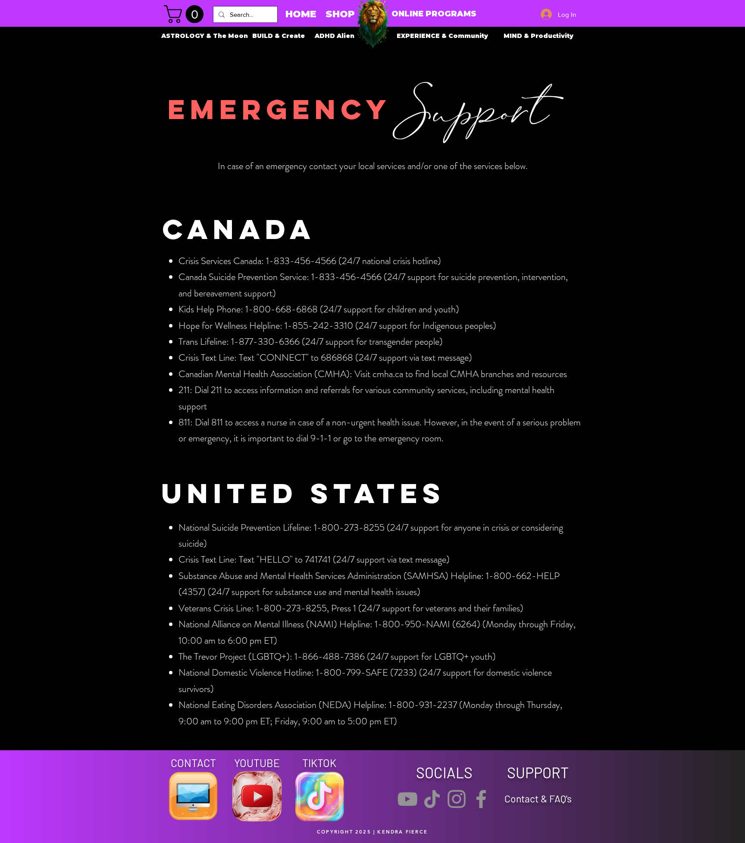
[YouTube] (407, 799)
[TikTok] (432, 799)
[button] (186, 14)
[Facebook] (481, 799)
